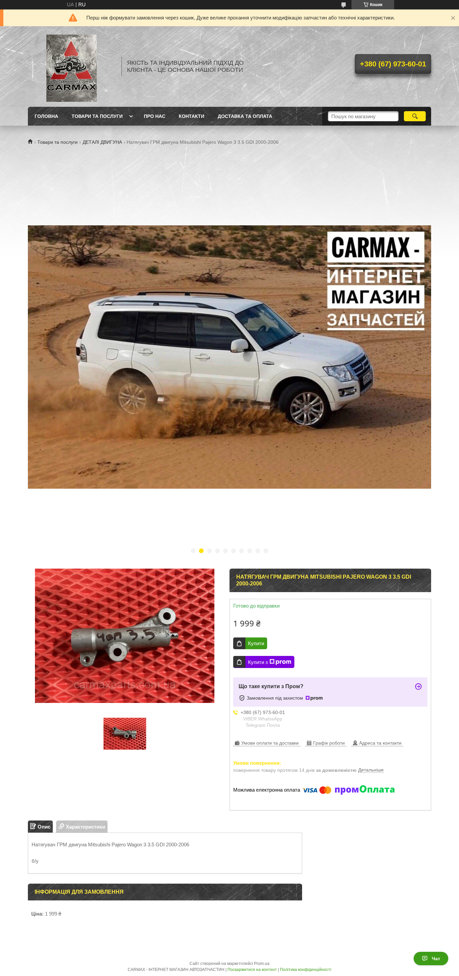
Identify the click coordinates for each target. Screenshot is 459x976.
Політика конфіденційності (305, 969)
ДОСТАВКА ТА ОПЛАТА (245, 116)
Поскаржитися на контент (252, 969)
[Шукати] (415, 116)
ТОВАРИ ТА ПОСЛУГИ (97, 116)
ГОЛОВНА (46, 116)
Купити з (258, 662)
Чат (436, 958)
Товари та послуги (57, 142)
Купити (256, 643)
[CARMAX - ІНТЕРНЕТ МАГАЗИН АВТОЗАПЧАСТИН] (71, 66)
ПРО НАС (154, 116)
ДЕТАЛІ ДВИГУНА (102, 142)
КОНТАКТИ (191, 116)
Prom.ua (261, 963)
